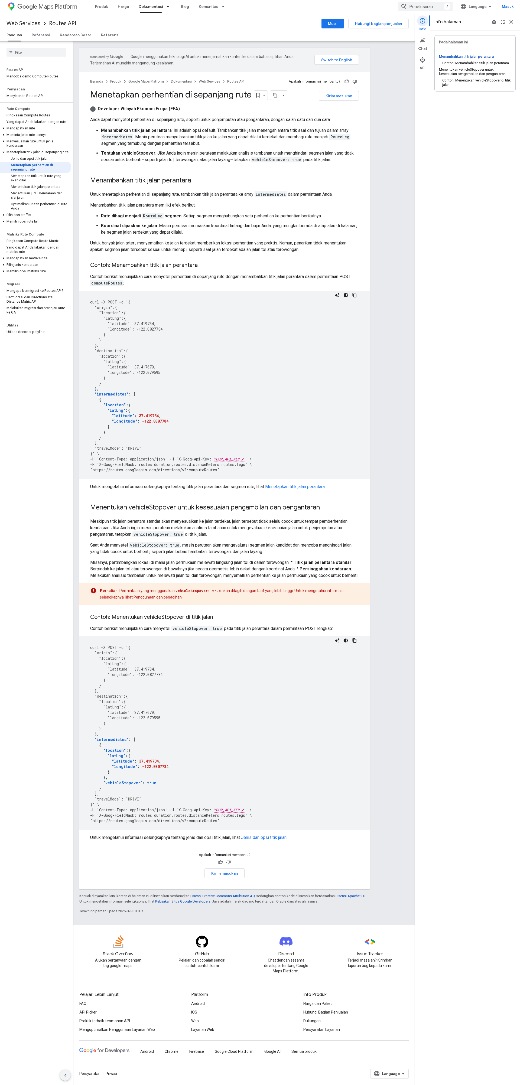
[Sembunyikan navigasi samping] (65, 1075)
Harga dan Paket (317, 1003)
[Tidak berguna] (355, 81)
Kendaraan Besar (75, 34)
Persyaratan (89, 1073)
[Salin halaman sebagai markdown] (275, 95)
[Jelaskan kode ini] (337, 295)
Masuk (508, 6)
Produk (101, 6)
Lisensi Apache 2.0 (350, 896)
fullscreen (502, 22)
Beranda (96, 81)
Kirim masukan (339, 95)
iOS (194, 1012)
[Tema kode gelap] (346, 295)
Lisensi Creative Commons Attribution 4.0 (222, 896)
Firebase (196, 1051)
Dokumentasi (151, 6)
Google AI (272, 1051)
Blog (185, 6)
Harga (123, 6)
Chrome (171, 1051)
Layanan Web (202, 1029)
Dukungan (312, 1021)
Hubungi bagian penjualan (378, 23)
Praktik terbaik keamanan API (104, 1021)
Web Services (23, 23)
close (511, 22)
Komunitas (208, 6)
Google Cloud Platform (234, 1051)
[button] (35, 128)
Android (198, 1003)
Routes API (62, 23)
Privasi (111, 1073)
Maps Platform (57, 6)
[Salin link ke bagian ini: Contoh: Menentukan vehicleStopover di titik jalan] (218, 617)
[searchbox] (36, 52)
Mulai (332, 23)
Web (195, 1021)
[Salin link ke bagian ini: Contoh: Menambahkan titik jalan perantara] (203, 265)
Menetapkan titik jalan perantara (295, 486)
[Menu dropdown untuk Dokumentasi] (169, 6)
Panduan (14, 34)
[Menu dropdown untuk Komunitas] (224, 6)
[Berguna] (347, 81)
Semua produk (304, 1051)
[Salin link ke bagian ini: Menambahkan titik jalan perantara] (196, 181)
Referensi (41, 34)
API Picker (88, 1012)
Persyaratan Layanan (321, 1029)
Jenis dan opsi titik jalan (264, 837)
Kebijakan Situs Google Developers (182, 901)
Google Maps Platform (146, 81)
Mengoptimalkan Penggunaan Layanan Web (117, 1029)
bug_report (494, 22)
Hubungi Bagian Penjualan (325, 1012)
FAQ (82, 1003)
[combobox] (425, 6)
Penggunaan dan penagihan (158, 597)
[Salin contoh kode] (354, 295)
